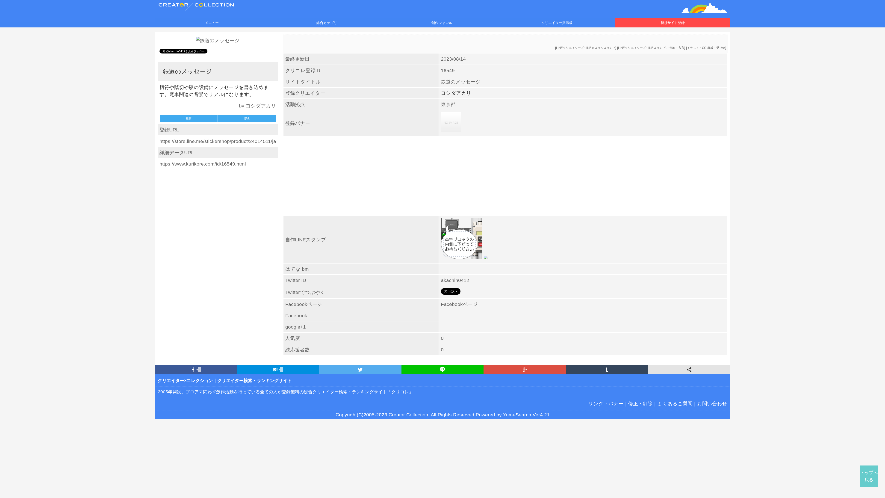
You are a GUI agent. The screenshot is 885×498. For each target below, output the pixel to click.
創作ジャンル (441, 23)
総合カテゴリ (326, 23)
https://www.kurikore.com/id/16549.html (202, 163)
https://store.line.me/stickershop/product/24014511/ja (217, 141)
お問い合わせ (712, 403)
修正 (247, 118)
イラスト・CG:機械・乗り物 (706, 48)
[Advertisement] (217, 200)
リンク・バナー (605, 403)
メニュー (212, 23)
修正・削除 (640, 403)
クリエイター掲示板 (556, 23)
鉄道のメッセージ (461, 81)
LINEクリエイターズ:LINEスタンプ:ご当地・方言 (651, 48)
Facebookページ (459, 304)
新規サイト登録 (673, 23)
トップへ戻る (869, 476)
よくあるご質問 (674, 403)
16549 (448, 70)
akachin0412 (455, 280)
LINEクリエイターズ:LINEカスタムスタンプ (585, 48)
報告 (189, 118)
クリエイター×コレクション (185, 380)
